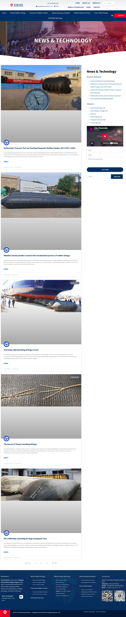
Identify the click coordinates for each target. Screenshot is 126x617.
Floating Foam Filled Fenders (89, 592)
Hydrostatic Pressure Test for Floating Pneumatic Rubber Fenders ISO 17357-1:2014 (39, 148)
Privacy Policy (92, 611)
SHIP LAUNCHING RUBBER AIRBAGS (101, 99)
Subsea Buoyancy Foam (87, 580)
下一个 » (54, 563)
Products (96, 3)
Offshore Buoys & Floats (82, 13)
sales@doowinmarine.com (113, 587)
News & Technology (76, 7)
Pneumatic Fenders (96, 120)
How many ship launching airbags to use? (21, 350)
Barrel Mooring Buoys (62, 587)
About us (86, 3)
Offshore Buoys (95, 117)
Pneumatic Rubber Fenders (38, 13)
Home (78, 3)
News (92, 114)
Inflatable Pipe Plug (37, 598)
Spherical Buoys (60, 593)
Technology (94, 123)
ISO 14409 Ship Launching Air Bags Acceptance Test (25, 538)
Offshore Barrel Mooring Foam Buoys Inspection (105, 96)
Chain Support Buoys (61, 580)
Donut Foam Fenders (87, 590)
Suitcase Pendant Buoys (62, 584)
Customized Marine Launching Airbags (102, 81)
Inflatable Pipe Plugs (55, 18)
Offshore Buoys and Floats (62, 576)
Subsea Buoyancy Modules (61, 13)
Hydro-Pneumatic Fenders (40, 594)
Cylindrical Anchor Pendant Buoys (63, 591)
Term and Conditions (101, 611)
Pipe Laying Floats (61, 589)
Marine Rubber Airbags (18, 13)
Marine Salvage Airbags (39, 582)
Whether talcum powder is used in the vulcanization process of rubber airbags (37, 255)
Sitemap (86, 611)
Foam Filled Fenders (101, 13)
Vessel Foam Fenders (87, 596)
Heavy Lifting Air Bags (38, 584)
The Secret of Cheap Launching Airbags (20, 444)
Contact (97, 7)
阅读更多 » (6, 161)
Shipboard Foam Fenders (88, 594)
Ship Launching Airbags (39, 580)
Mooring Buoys (60, 582)
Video (88, 7)
